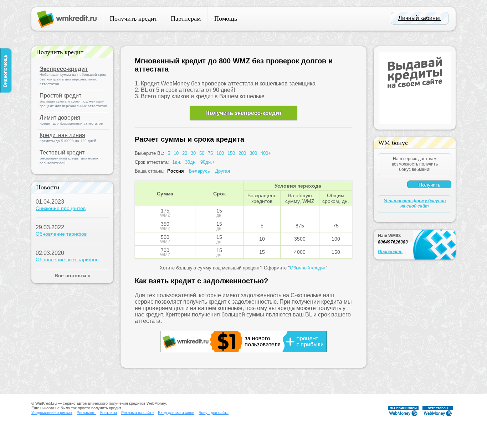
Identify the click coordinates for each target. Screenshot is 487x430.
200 (242, 153)
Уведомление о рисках (51, 412)
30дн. (191, 162)
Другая (222, 171)
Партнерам (186, 18)
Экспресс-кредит (64, 69)
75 (210, 153)
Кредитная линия (62, 135)
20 (184, 153)
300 (253, 153)
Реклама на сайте (137, 412)
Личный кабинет (419, 18)
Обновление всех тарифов (67, 259)
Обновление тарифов (61, 234)
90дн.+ (207, 162)
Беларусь (199, 171)
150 (231, 153)
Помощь (225, 18)
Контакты (108, 412)
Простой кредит (60, 96)
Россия (175, 171)
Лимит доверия (60, 118)
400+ (266, 153)
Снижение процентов (61, 208)
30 (193, 153)
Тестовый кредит (62, 153)
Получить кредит (133, 18)
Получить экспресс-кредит (243, 113)
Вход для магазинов (176, 412)
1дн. (176, 162)
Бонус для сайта (214, 412)
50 (201, 153)
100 (220, 153)
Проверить (390, 251)
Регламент (86, 412)
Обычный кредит (308, 268)
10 (176, 153)
